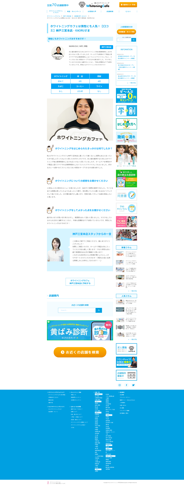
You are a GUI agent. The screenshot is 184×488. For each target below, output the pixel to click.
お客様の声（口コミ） (80, 16)
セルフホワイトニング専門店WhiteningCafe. (118, 482)
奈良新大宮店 (109, 430)
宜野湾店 (108, 469)
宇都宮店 (97, 458)
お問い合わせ (123, 405)
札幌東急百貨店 (98, 398)
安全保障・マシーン (53, 411)
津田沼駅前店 (98, 450)
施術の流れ (51, 400)
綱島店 (96, 439)
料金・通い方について (76, 414)
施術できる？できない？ (77, 409)
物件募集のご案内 (124, 413)
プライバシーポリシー (125, 397)
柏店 (96, 452)
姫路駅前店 (108, 443)
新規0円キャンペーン (76, 397)
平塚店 (96, 444)
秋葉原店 (97, 414)
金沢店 (107, 411)
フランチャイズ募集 (124, 410)
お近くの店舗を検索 (81, 352)
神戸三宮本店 (67, 16)
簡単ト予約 (129, 5)
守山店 (107, 418)
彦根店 (107, 417)
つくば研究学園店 (99, 456)
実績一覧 (50, 402)
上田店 (96, 471)
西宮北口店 (108, 439)
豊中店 (107, 424)
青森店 (96, 403)
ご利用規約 (122, 402)
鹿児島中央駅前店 (110, 467)
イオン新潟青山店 (110, 396)
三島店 (107, 398)
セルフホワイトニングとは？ (55, 409)
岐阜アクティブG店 (110, 409)
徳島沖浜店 (108, 454)
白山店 (107, 413)
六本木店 (97, 416)
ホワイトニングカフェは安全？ (78, 425)
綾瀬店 (96, 418)
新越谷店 (97, 463)
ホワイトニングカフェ (53, 16)
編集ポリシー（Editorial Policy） (128, 400)
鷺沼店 (96, 437)
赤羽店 (96, 420)
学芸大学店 (97, 425)
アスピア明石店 (109, 441)
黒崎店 (107, 459)
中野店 (96, 427)
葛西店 (96, 422)
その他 (72, 427)
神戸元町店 (108, 436)
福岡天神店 (108, 461)
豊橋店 (107, 400)
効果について (74, 411)
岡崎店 (107, 402)
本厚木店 (97, 441)
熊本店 (107, 465)
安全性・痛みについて (76, 419)
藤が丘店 (108, 407)
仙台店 (96, 409)
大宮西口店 (97, 462)
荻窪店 (96, 429)
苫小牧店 (97, 396)
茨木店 (107, 426)
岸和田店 (108, 428)
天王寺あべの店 (109, 422)
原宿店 (96, 424)
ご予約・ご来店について (77, 417)
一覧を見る (132, 83)
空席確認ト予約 (126, 32)
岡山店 (107, 447)
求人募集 (122, 408)
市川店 (96, 448)
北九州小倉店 (109, 457)
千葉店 (96, 446)
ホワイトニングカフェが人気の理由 (56, 394)
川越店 (96, 465)
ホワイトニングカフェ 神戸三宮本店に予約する (80, 282)
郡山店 (96, 407)
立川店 (96, 435)
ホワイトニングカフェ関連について (79, 422)
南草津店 (108, 420)
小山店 (96, 460)
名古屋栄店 (108, 404)
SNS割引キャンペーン (76, 400)
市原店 (96, 454)
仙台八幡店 (97, 410)
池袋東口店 (97, 431)
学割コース (73, 394)
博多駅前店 (108, 463)
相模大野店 (97, 443)
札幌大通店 (97, 399)
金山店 (107, 405)
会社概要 (122, 394)
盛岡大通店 (97, 405)
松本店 (107, 394)
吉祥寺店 (97, 433)
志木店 (96, 467)
